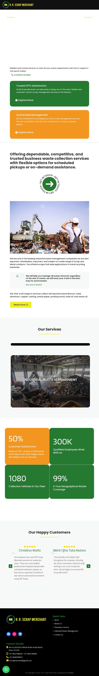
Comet (71, 673)
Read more (19, 304)
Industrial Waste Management (66, 631)
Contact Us (58, 635)
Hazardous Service (61, 627)
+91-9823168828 (15, 654)
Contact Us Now (22, 74)
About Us (58, 623)
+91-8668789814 (15, 657)
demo (56, 620)
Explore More (25, 100)
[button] (88, 566)
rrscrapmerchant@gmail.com (20, 660)
